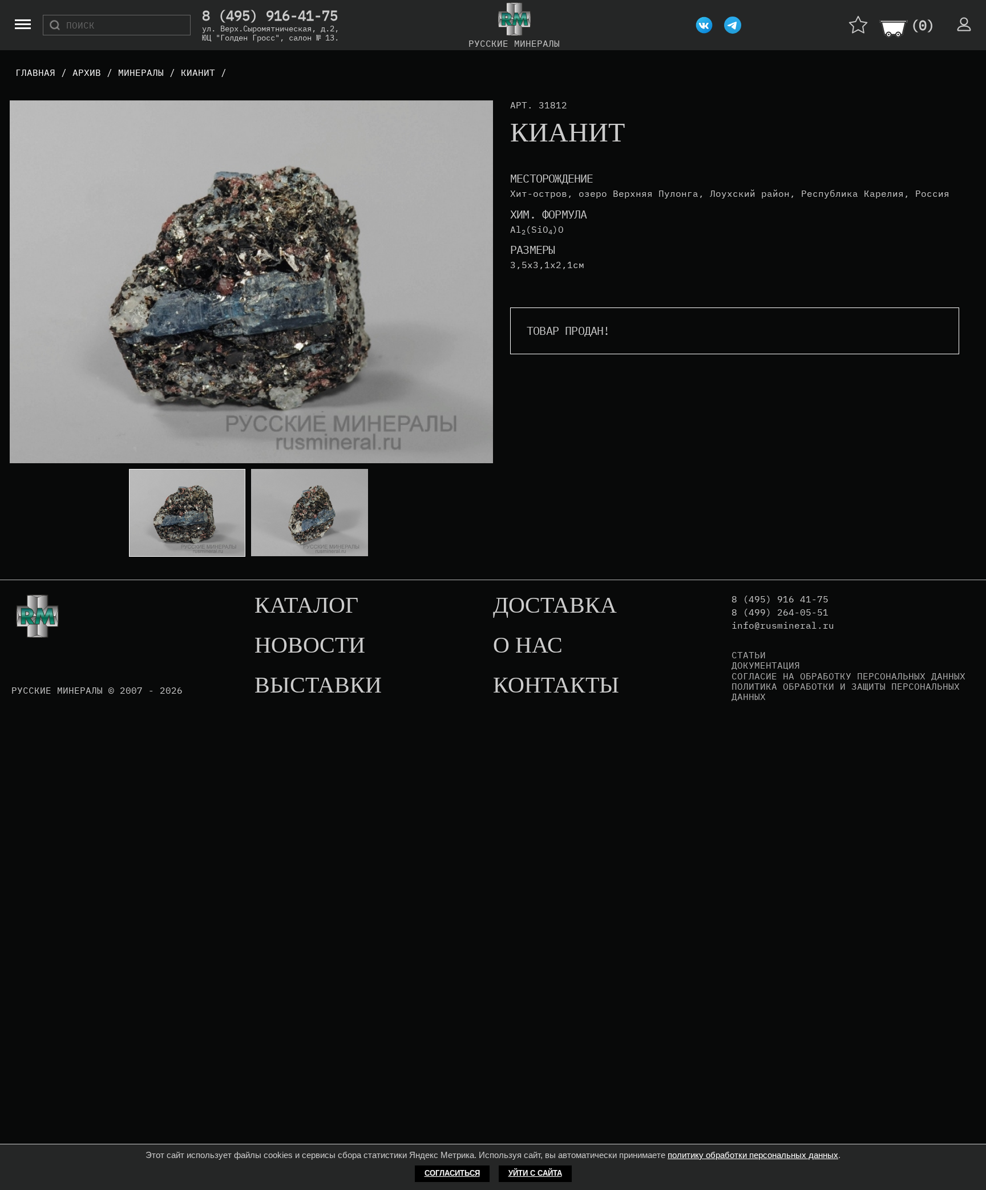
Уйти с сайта (535, 1173)
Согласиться (452, 1173)
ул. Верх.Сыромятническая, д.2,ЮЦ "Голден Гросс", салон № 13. (270, 33)
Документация (766, 665)
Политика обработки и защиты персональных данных (846, 691)
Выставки (318, 686)
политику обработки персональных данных (753, 1155)
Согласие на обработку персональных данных (848, 676)
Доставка (555, 606)
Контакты (556, 686)
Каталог (306, 606)
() (923, 25)
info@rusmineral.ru (783, 625)
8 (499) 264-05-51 (780, 612)
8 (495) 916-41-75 (270, 16)
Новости (309, 646)
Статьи (749, 655)
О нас (528, 646)
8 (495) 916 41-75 (780, 599)
